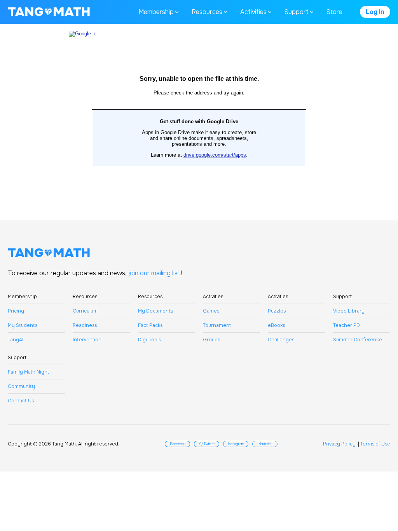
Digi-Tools (149, 340)
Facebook (177, 444)
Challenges (281, 340)
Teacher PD (346, 325)
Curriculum (85, 311)
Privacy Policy (339, 444)
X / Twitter (207, 444)
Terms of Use (375, 444)
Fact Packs (150, 325)
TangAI (15, 340)
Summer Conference (357, 340)
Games (211, 311)
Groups (211, 340)
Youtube (265, 444)
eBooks (276, 325)
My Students (22, 325)
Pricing (16, 311)
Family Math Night (28, 372)
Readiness (85, 325)
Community (21, 386)
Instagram (236, 444)
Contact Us (21, 401)
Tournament (217, 325)
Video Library (349, 311)
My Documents (155, 311)
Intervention (87, 340)
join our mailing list (154, 273)
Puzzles (277, 311)
